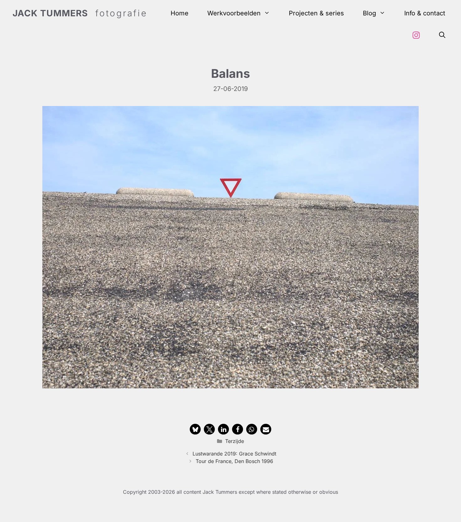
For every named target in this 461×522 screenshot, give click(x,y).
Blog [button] (369, 13)
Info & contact (424, 13)
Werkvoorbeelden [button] (234, 13)
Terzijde (234, 441)
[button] (442, 35)
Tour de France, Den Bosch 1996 (234, 461)
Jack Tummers (50, 13)
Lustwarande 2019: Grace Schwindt (234, 453)
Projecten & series (316, 13)
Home (179, 13)
